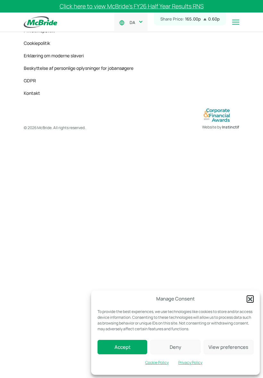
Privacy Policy (190, 362)
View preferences (228, 347)
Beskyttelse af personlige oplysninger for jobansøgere (78, 68)
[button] (250, 299)
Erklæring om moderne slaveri (54, 56)
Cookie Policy (157, 362)
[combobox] (134, 22)
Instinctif (230, 127)
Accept (123, 347)
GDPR (30, 81)
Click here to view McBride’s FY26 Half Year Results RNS (132, 6)
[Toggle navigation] (235, 22)
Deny (175, 347)
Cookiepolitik (37, 43)
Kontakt (32, 93)
